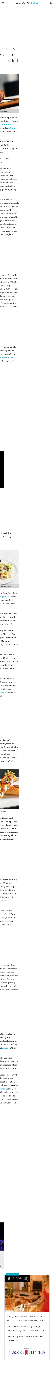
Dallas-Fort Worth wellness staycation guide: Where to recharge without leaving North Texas (26, 1328)
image (5, 1048)
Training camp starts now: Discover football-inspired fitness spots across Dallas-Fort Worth (25, 1318)
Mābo (13, 128)
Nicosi (4, 357)
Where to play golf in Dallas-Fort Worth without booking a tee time (25, 1338)
